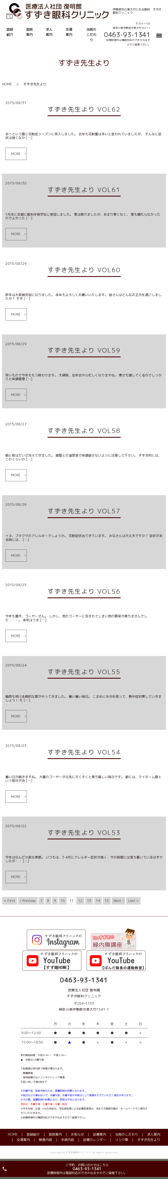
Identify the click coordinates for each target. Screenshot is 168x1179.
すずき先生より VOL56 (84, 591)
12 (80, 900)
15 (107, 900)
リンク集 (121, 1139)
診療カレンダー (94, 1139)
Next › (118, 900)
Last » (133, 900)
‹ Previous (28, 900)
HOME (7, 84)
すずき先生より (148, 1139)
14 (98, 900)
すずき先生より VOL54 (84, 752)
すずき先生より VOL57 (84, 511)
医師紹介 (33, 1134)
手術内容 (67, 1139)
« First (9, 900)
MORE (15, 154)
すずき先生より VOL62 (84, 109)
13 (89, 900)
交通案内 (23, 1139)
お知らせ (77, 1134)
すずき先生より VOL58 (84, 430)
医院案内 (55, 1134)
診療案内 (99, 1134)
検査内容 (45, 1139)
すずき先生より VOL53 (84, 832)
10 (63, 900)
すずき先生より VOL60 (84, 270)
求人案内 (153, 1134)
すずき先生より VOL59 (84, 350)
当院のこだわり (91, 34)
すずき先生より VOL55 (84, 672)
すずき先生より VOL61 (84, 189)
